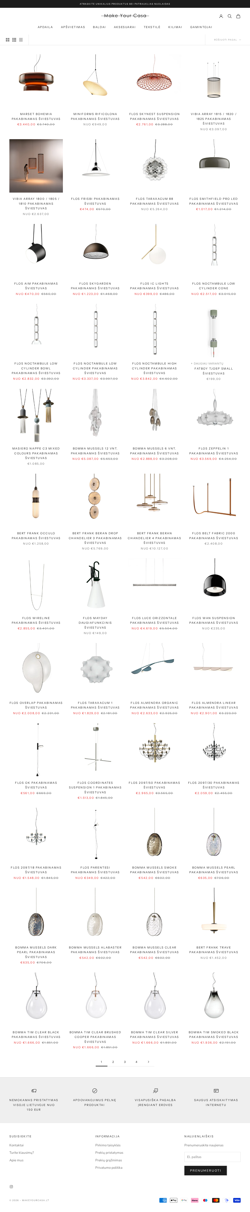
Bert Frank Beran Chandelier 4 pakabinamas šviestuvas (154, 538)
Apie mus (16, 1160)
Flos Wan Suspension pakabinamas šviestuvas (213, 620)
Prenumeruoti (205, 1171)
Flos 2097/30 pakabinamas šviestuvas (214, 785)
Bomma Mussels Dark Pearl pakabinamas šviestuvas (36, 952)
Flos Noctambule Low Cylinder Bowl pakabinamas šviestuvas (36, 368)
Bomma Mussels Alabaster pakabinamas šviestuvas (95, 950)
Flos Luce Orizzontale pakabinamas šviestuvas (154, 620)
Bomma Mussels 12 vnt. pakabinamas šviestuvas (95, 451)
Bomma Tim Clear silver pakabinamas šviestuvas (154, 1035)
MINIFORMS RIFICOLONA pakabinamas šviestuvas (95, 116)
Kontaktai (16, 1145)
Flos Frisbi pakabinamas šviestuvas (95, 201)
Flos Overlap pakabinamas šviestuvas (36, 705)
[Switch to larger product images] (7, 40)
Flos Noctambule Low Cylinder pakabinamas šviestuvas (95, 368)
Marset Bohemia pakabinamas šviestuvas (36, 116)
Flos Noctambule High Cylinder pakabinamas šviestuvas (154, 368)
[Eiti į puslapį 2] (148, 1061)
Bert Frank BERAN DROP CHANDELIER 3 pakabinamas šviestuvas (95, 538)
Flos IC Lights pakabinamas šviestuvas (154, 286)
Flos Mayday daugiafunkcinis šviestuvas (95, 622)
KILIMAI (175, 27)
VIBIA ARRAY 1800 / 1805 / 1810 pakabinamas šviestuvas (36, 203)
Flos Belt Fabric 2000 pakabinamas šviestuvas (213, 536)
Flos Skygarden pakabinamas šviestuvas (95, 286)
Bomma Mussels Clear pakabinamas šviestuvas (154, 950)
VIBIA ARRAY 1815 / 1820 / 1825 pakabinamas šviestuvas (214, 118)
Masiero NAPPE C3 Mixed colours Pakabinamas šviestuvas (36, 453)
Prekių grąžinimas (108, 1160)
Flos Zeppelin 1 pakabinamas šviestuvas (213, 451)
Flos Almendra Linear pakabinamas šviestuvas (213, 705)
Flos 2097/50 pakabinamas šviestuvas (154, 785)
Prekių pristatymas (109, 1152)
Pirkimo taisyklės (108, 1145)
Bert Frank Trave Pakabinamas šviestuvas (213, 950)
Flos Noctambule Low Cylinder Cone (214, 286)
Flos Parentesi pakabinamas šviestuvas (95, 870)
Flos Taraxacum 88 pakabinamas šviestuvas (154, 201)
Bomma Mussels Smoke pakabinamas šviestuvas (154, 870)
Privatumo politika (108, 1167)
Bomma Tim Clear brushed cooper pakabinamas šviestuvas (95, 1037)
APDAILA (45, 27)
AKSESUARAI (125, 27)
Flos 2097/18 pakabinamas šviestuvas (36, 870)
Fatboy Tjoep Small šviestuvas (214, 371)
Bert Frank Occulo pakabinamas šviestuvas (36, 536)
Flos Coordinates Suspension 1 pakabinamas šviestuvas (95, 787)
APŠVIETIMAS (73, 27)
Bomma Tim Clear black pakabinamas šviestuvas (36, 1035)
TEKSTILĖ (152, 27)
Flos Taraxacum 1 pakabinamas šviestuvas (95, 705)
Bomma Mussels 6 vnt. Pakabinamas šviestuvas (154, 451)
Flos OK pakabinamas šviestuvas (36, 785)
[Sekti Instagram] (11, 1187)
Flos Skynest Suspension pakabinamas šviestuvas (154, 116)
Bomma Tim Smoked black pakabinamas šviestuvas (214, 1035)
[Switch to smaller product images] (14, 40)
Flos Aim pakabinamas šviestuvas (36, 286)
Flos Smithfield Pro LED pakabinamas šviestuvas (213, 201)
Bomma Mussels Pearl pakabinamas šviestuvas (213, 870)
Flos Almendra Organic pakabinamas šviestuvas (154, 705)
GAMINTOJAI (201, 27)
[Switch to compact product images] (21, 40)
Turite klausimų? (21, 1152)
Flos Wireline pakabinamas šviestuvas (36, 620)
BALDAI (99, 27)
